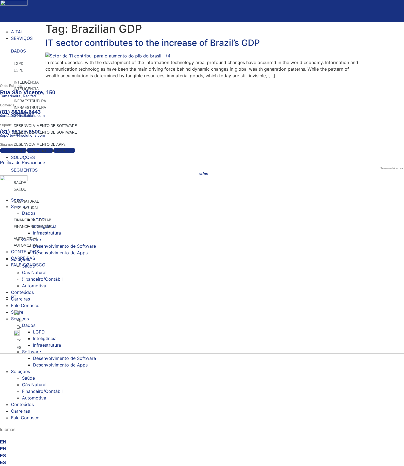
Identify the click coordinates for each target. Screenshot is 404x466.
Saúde (28, 378)
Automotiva (34, 398)
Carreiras (20, 411)
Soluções (20, 371)
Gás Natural (34, 384)
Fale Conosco (25, 417)
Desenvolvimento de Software (64, 358)
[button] (202, 21)
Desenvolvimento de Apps (60, 365)
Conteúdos (22, 404)
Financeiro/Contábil (42, 391)
